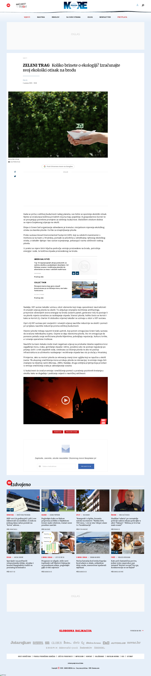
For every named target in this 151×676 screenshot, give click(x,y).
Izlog (90, 17)
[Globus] (56, 642)
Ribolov (55, 17)
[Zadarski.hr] (86, 647)
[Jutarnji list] (20, 642)
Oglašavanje (99, 656)
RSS (122, 656)
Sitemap (130, 656)
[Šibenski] (99, 647)
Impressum (79, 656)
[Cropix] (52, 647)
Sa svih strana (73, 17)
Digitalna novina (113, 656)
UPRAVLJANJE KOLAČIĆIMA (75, 663)
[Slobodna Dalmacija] (8, 5)
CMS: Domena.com (94, 668)
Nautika (41, 17)
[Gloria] (76, 642)
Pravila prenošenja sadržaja (44, 656)
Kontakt (89, 656)
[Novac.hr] (134, 642)
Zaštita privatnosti (65, 656)
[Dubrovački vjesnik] (68, 647)
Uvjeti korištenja (24, 656)
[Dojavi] (21, 5)
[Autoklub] (118, 642)
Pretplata (122, 17)
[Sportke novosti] (47, 642)
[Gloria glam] (83, 642)
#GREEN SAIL (57, 432)
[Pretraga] (143, 5)
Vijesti (27, 17)
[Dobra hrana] (93, 642)
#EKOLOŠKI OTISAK (71, 432)
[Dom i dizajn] (106, 642)
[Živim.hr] (68, 642)
